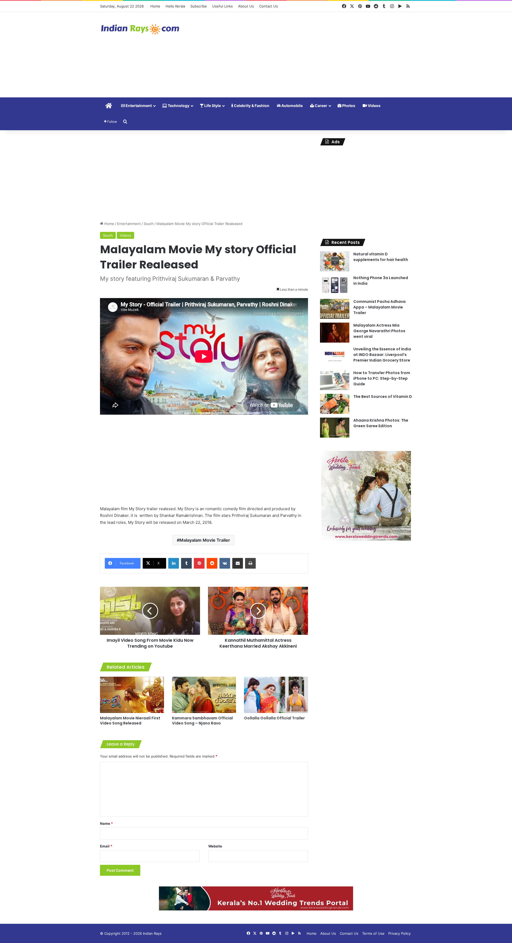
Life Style (212, 105)
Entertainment (138, 105)
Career (320, 105)
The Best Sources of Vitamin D (382, 396)
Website (215, 846)
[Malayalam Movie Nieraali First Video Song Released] (132, 695)
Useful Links (222, 6)
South (149, 223)
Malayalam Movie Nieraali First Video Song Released (130, 720)
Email (106, 846)
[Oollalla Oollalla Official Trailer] (276, 695)
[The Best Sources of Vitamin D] (334, 404)
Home (155, 6)
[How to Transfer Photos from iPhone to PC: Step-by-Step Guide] (334, 380)
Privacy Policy (399, 933)
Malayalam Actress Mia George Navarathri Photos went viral (379, 331)
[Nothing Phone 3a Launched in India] (334, 285)
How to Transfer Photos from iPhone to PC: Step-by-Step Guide (381, 378)
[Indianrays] (140, 29)
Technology (178, 105)
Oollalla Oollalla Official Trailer (274, 718)
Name (106, 823)
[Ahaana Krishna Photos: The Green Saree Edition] (334, 428)
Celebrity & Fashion (251, 105)
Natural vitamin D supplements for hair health (380, 256)
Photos (348, 105)
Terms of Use (373, 933)
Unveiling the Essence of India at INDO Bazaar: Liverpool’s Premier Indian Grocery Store (382, 354)
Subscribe (198, 6)
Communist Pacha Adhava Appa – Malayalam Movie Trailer (379, 307)
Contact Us (268, 6)
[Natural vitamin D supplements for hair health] (334, 261)
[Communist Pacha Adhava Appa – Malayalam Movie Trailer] (334, 309)
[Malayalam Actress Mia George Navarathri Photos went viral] (334, 333)
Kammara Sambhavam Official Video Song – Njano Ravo (202, 720)
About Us (246, 6)
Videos (374, 105)
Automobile (292, 105)
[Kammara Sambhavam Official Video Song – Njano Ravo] (204, 695)
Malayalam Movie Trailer (204, 540)
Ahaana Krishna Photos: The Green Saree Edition (380, 423)
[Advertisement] (309, 54)
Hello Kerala (175, 6)
